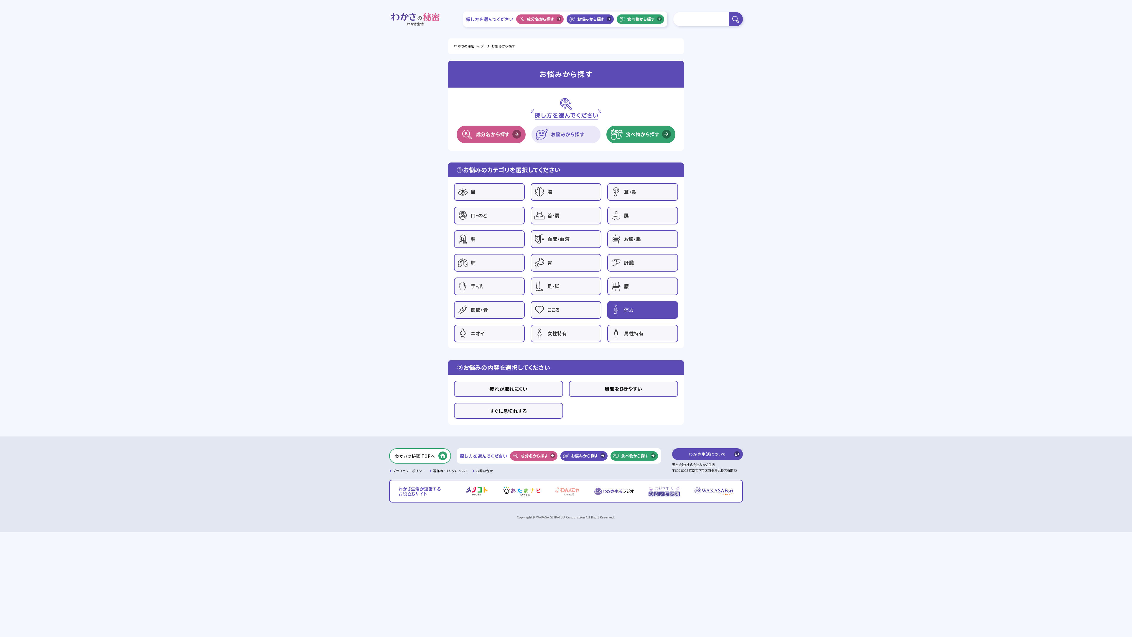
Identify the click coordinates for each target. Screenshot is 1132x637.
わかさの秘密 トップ (469, 46)
